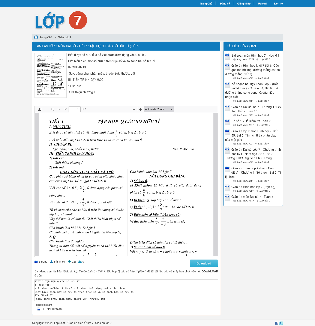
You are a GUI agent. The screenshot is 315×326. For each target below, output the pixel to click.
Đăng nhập (243, 3)
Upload (262, 3)
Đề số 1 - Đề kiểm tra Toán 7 (251, 121)
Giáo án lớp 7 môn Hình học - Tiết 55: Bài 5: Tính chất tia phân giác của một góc (251, 135)
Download (203, 263)
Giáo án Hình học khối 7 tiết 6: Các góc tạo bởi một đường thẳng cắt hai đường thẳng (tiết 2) (252, 69)
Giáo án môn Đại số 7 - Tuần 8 (252, 196)
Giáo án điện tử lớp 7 (80, 323)
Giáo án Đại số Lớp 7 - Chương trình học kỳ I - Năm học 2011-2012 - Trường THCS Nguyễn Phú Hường (253, 153)
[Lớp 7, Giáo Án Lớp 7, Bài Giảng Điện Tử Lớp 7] (95, 20)
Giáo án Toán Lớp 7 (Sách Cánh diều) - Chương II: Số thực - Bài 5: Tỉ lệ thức (253, 172)
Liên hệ (278, 3)
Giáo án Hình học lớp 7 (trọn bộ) (253, 187)
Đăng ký (225, 3)
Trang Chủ (206, 3)
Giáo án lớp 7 (103, 323)
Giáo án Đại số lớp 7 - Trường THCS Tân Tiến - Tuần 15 (256, 109)
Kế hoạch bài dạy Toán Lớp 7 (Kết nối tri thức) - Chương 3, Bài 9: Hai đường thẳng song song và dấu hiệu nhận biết (251, 90)
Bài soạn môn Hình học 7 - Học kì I (255, 55)
